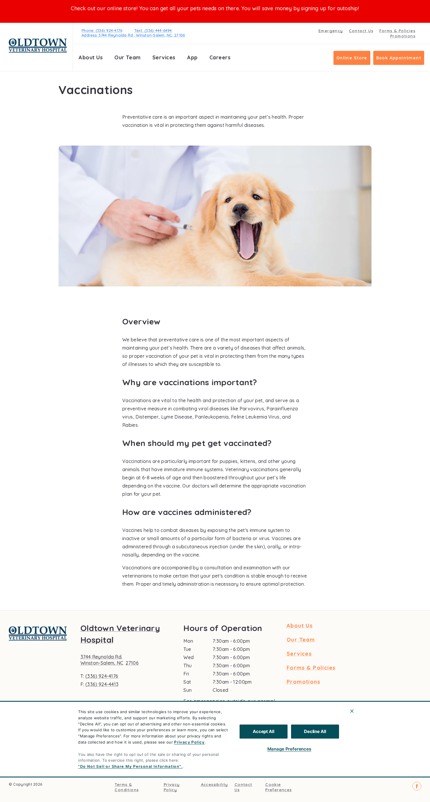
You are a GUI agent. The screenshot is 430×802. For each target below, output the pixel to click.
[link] (38, 46)
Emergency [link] (331, 30)
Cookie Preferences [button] (278, 787)
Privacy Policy (189, 742)
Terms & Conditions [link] (127, 787)
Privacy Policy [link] (172, 787)
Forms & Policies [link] (397, 30)
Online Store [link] (351, 58)
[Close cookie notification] (351, 711)
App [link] (192, 57)
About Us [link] (91, 57)
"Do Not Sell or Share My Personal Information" (129, 766)
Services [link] (164, 57)
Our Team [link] (127, 57)
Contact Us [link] (361, 30)
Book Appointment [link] (398, 58)
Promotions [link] (402, 36)
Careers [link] (220, 57)
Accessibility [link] (214, 784)
